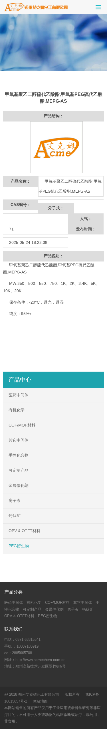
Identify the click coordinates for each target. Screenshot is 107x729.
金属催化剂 (19, 485)
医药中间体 (19, 395)
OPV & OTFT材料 (25, 530)
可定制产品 (19, 470)
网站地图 (40, 701)
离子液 (15, 500)
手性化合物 (19, 455)
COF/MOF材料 (22, 425)
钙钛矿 (15, 515)
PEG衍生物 (19, 545)
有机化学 (17, 410)
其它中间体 (19, 440)
